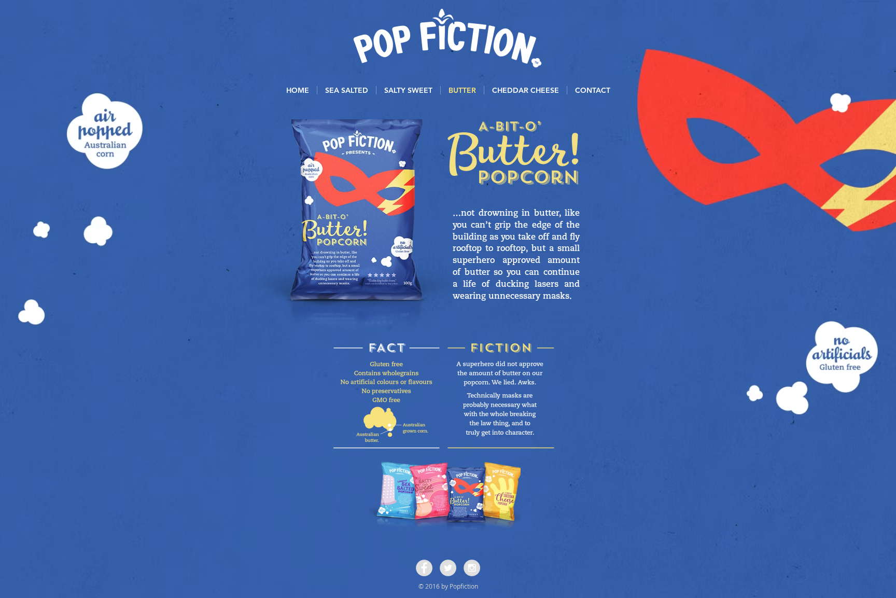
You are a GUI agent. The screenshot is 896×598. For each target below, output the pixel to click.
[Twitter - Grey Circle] (448, 568)
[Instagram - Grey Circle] (472, 568)
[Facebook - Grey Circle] (424, 568)
